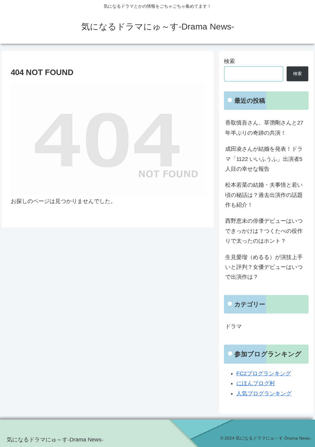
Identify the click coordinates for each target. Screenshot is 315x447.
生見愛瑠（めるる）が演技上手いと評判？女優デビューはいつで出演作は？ (264, 267)
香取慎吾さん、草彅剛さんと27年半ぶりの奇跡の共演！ (264, 128)
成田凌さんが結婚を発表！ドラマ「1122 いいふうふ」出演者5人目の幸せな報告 (264, 159)
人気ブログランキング (264, 393)
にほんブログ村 (255, 383)
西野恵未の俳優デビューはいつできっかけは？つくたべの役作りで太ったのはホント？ (264, 231)
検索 (229, 61)
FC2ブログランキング (263, 373)
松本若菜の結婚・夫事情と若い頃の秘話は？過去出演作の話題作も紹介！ (264, 195)
